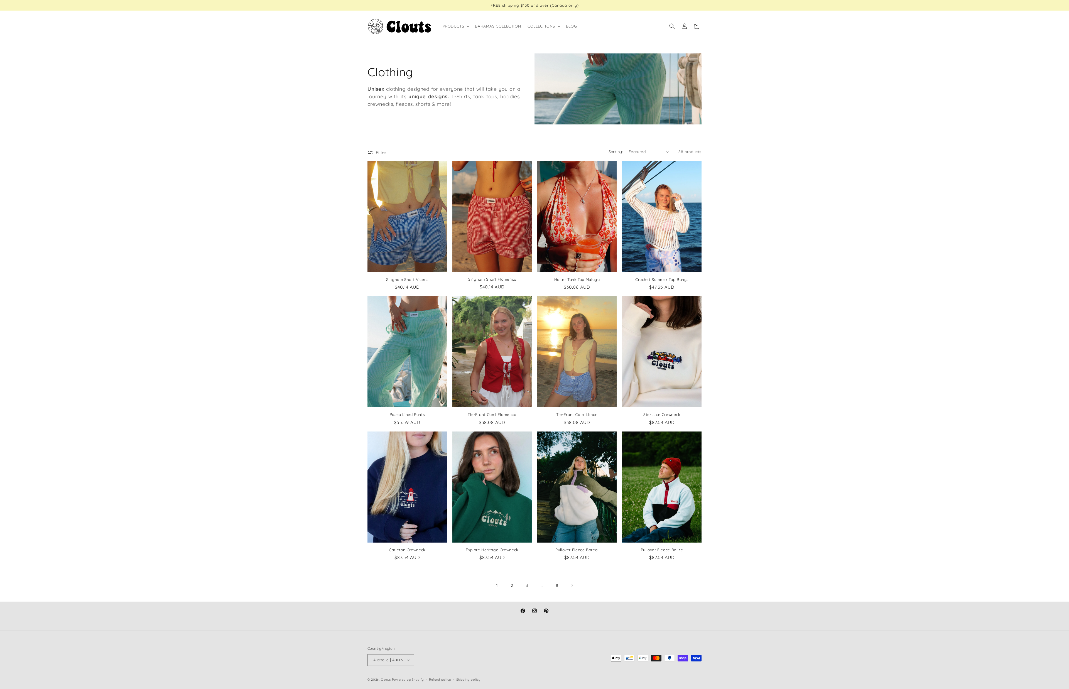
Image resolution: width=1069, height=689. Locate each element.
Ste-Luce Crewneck (661, 414)
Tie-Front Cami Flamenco (492, 414)
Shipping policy (468, 679)
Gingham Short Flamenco (492, 279)
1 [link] (497, 585)
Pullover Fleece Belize (662, 549)
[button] (455, 26)
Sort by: (616, 151)
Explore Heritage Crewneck (492, 549)
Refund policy (440, 679)
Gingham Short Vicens (407, 279)
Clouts (386, 679)
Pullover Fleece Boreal (577, 549)
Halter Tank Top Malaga (577, 279)
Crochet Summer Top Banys (661, 279)
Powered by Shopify (408, 679)
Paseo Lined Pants (407, 414)
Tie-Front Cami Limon (577, 414)
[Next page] (572, 585)
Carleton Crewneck (407, 549)
